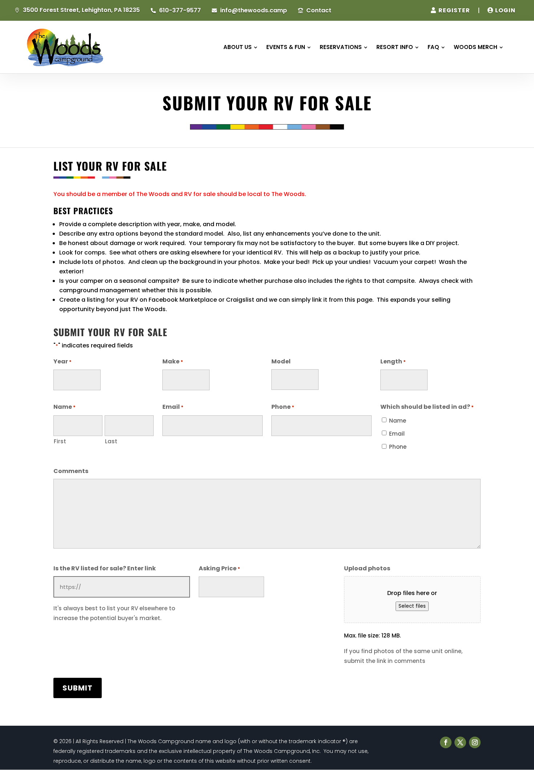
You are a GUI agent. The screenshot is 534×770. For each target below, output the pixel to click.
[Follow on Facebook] (446, 742)
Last (111, 441)
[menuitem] (240, 47)
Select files (412, 606)
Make (172, 361)
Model (281, 361)
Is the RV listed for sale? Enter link (104, 568)
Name (397, 420)
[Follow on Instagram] (475, 742)
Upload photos (367, 568)
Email (172, 407)
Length (393, 361)
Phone (282, 407)
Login (505, 10)
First (60, 441)
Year (62, 361)
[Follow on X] (460, 742)
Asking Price (219, 568)
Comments (70, 471)
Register (454, 10)
